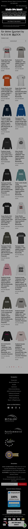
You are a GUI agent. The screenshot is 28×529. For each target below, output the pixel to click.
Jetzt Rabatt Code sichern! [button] (14, 21)
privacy (14, 35)
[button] (26, 8)
